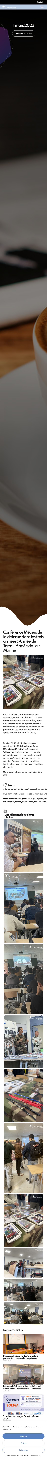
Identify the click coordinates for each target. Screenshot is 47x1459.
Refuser (23, 1443)
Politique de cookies (12, 1456)
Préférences (23, 1450)
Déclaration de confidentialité (30, 1456)
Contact (40, 2)
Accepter (23, 1436)
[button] (42, 6)
